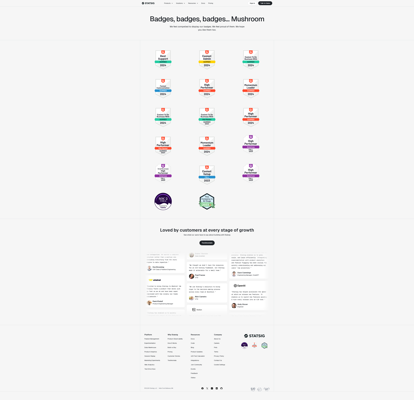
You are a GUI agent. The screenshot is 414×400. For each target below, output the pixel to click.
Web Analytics (149, 365)
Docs (203, 3)
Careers (216, 343)
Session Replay (149, 356)
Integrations (195, 360)
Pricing (210, 3)
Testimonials (207, 243)
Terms (216, 352)
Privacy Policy (219, 356)
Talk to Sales (265, 3)
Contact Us (218, 360)
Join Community (196, 365)
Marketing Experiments (152, 360)
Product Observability (175, 339)
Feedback (194, 373)
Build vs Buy (172, 347)
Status (193, 378)
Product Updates (197, 352)
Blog (192, 347)
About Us (217, 339)
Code (193, 343)
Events (193, 369)
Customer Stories (174, 356)
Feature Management (151, 339)
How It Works (172, 343)
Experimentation (150, 343)
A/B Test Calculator (198, 356)
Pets (215, 347)
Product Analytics (150, 352)
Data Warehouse (150, 347)
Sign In (252, 3)
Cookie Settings (219, 365)
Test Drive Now (149, 369)
